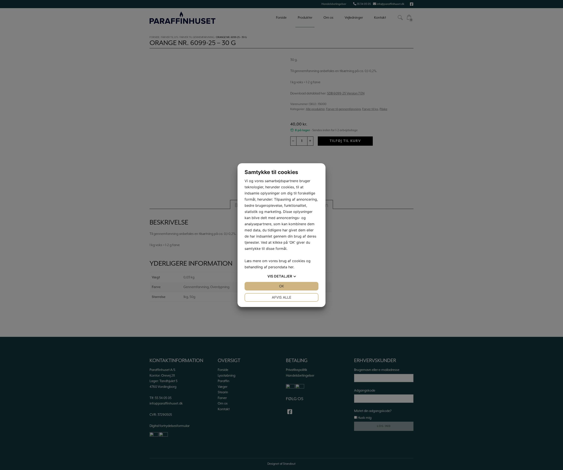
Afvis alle (281, 297)
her (290, 267)
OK (281, 286)
